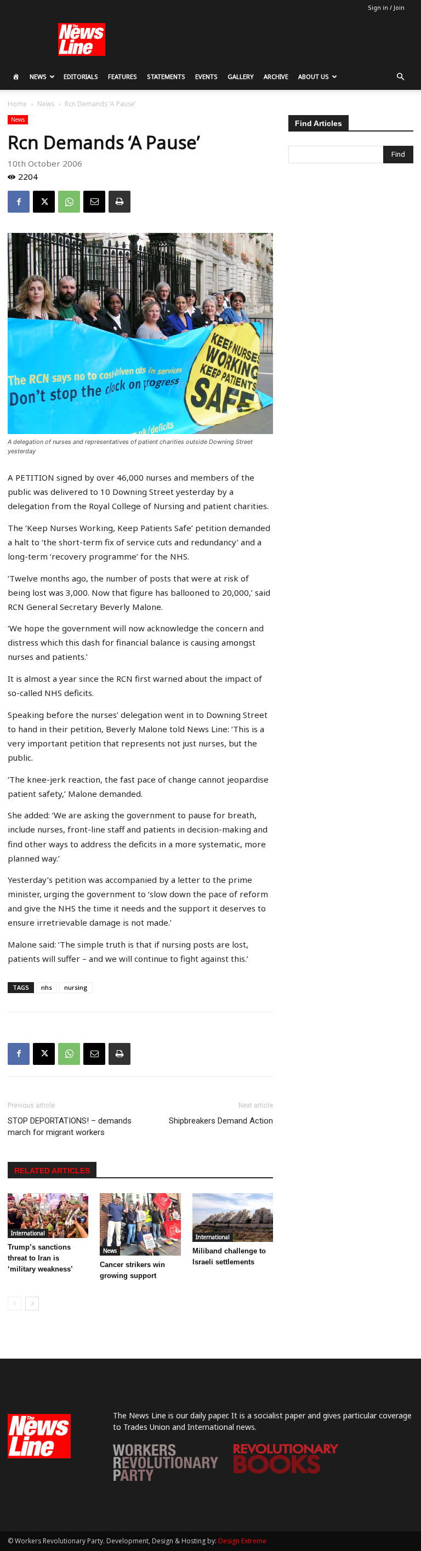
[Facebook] (19, 202)
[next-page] (32, 1303)
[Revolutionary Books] (286, 1471)
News (38, 76)
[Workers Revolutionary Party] (165, 1478)
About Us (313, 76)
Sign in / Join (386, 7)
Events (206, 76)
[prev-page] (14, 1303)
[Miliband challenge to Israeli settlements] (232, 1217)
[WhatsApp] (69, 202)
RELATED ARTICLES (52, 1170)
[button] (400, 77)
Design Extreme (242, 1541)
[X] (44, 202)
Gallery (240, 76)
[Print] (119, 202)
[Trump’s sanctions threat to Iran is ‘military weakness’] (48, 1216)
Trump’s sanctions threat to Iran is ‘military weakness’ (40, 1258)
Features (122, 76)
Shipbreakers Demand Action (221, 1121)
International (28, 1233)
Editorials (81, 76)
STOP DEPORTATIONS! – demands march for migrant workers (70, 1126)
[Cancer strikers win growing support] (140, 1224)
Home (17, 104)
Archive (276, 76)
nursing (76, 987)
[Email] (94, 202)
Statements (166, 76)
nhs (46, 987)
